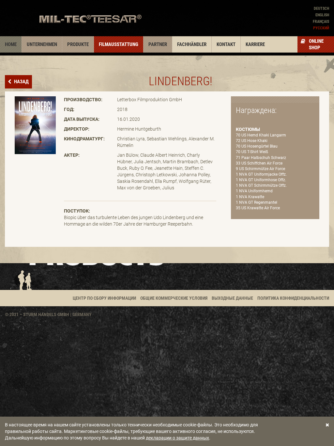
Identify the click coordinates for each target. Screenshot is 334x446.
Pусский (321, 28)
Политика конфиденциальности (293, 298)
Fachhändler (191, 44)
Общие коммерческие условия (173, 298)
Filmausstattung (118, 44)
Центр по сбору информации (104, 298)
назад (21, 82)
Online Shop (316, 44)
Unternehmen (42, 44)
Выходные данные (232, 298)
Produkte (78, 44)
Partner (157, 44)
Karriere (255, 44)
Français (321, 21)
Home (11, 44)
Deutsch (321, 8)
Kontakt (226, 44)
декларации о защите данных (177, 437)
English (322, 15)
